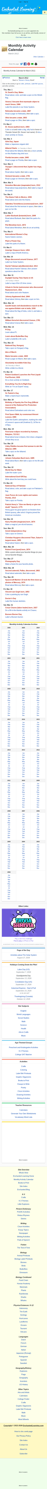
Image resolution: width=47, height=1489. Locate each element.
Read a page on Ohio (13, 120)
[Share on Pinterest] (28, 64)
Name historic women (13, 237)
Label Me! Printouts (23, 1073)
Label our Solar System (14, 262)
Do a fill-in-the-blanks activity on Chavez (20, 610)
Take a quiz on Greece (14, 534)
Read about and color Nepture (17, 292)
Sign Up (26, 1)
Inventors (23, 1381)
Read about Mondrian (13, 228)
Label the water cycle (13, 473)
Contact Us (23, 1445)
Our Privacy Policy (23, 1436)
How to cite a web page (23, 1431)
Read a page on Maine (14, 359)
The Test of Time (23, 1248)
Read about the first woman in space (19, 206)
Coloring (23, 1070)
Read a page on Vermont (15, 179)
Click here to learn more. (23, 37)
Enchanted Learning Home (23, 1176)
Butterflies (23, 1269)
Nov (9, 652)
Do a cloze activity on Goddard (17, 380)
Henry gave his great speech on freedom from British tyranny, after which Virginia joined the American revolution (22, 512)
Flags (23, 1374)
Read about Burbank (13, 218)
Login (20, 1)
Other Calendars (38, 57)
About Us (23, 1449)
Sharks (23, 1297)
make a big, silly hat (25, 129)
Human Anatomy (23, 1284)
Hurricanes (23, 1318)
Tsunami (23, 1328)
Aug (9, 646)
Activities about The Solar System (23, 955)
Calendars (23, 1110)
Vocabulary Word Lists (23, 1117)
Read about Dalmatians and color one (20, 410)
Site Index (23, 1186)
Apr (9, 637)
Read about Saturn (12, 543)
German (23, 1346)
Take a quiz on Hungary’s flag (16, 348)
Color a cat (9, 129)
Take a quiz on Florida (13, 500)
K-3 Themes (23, 1051)
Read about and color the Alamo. (18, 200)
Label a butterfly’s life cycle (15, 339)
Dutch (23, 1340)
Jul (9, 643)
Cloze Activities (24, 1091)
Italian (23, 1350)
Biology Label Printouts (24, 1259)
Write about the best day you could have (20, 479)
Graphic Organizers (23, 1077)
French (23, 1343)
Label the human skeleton (15, 601)
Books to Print (23, 1080)
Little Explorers (23, 1204)
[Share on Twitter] (21, 64)
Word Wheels (23, 1419)
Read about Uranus (12, 323)
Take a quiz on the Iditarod (15, 451)
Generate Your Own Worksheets (23, 1114)
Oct (9, 650)
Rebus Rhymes (23, 1215)
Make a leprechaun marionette (17, 396)
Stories (23, 1219)
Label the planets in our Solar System (19, 107)
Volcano (23, 1332)
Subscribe (23, 1454)
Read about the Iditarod (14, 151)
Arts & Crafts (23, 1032)
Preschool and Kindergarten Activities (23, 1047)
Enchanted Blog (23, 1190)
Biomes (23, 1262)
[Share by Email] (32, 64)
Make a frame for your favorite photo (19, 564)
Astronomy (23, 1308)
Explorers (23, 1371)
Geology (23, 1315)
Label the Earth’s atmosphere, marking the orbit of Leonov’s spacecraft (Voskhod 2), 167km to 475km (23, 422)
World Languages (23, 1014)
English (23, 1011)
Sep (9, 648)
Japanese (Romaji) (23, 1353)
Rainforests (23, 1294)
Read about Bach (12, 461)
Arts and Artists (23, 1392)
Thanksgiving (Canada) (23, 996)
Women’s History (24, 80)
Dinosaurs (24, 1272)
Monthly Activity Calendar (23, 1179)
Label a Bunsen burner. (14, 617)
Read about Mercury (13, 585)
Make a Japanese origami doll (17, 144)
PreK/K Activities (23, 1212)
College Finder (23, 1399)
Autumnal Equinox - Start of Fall (23, 988)
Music (23, 1036)
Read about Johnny (12, 299)
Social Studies (23, 1018)
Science (23, 1025)
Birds (24, 1266)
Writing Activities (23, 1098)
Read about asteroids (13, 573)
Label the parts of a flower (15, 244)
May (9, 639)
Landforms (23, 1322)
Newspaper (23, 1233)
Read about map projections (16, 188)
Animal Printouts (23, 1256)
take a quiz (34, 114)
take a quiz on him (32, 299)
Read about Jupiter (12, 172)
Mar (9, 635)
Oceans (24, 1325)
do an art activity (33, 228)
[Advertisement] (23, 21)
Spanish (23, 1360)
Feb (9, 633)
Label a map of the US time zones (18, 283)
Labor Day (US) (23, 969)
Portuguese (23, 1357)
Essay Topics (23, 1230)
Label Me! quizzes (37, 84)
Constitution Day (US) (23, 982)
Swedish (23, 1363)
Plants (23, 1290)
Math (23, 1021)
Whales (23, 1300)
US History (23, 1384)
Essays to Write (23, 1084)
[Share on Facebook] (25, 64)
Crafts (23, 1066)
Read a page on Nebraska (15, 114)
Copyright (8, 1426)
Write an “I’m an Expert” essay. (17, 387)
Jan (9, 631)
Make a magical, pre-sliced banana (18, 524)
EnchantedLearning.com (33, 1426)
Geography (23, 1378)
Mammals (23, 1287)
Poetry (23, 1088)
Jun (9, 641)
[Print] (36, 64)
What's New (23, 1173)
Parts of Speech (23, 1240)
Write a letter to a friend (14, 368)
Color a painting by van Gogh (16, 594)
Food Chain (23, 1280)
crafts (22, 84)
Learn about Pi (11, 332)
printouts (27, 84)
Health (23, 1029)
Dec (9, 654)
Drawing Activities (23, 1095)
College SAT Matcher (23, 1055)
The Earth (23, 1312)
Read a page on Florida (14, 160)
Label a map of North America (16, 253)
